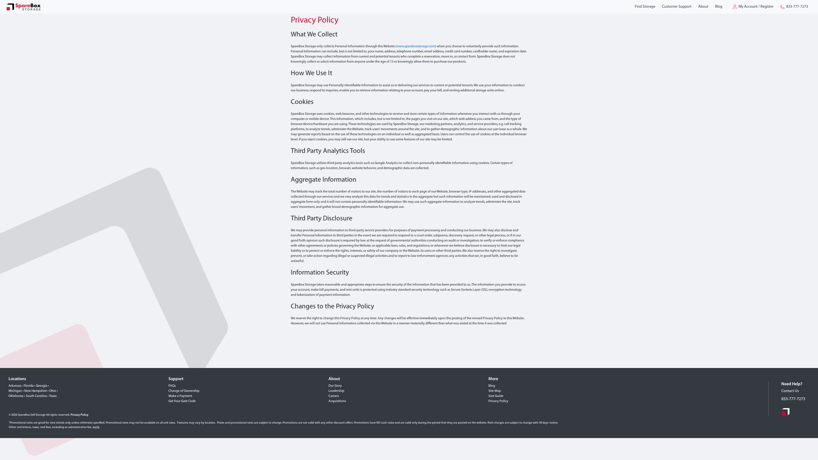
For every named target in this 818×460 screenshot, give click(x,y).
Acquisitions (337, 401)
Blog (491, 386)
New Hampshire (35, 391)
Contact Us (790, 391)
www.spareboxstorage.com (415, 46)
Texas (53, 396)
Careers (333, 396)
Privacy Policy (498, 401)
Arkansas (15, 386)
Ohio (52, 391)
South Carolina (36, 396)
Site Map (494, 391)
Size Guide (495, 396)
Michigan (15, 391)
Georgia (41, 386)
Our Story (335, 386)
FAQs (172, 386)
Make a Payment (180, 396)
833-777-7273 (793, 399)
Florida (29, 386)
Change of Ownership (183, 391)
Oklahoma (16, 396)
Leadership (336, 391)
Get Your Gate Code (182, 401)
